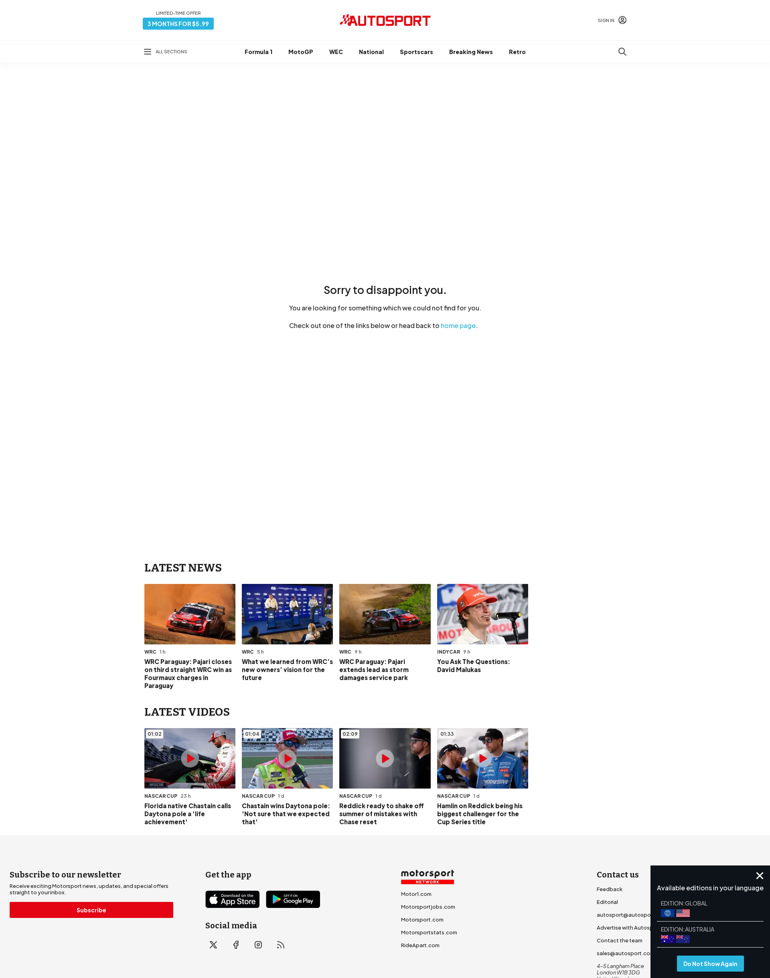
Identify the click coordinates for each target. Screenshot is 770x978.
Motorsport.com (422, 919)
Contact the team (619, 940)
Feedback (609, 889)
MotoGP (300, 51)
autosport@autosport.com (632, 915)
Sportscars (416, 51)
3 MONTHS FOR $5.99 (178, 23)
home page (458, 325)
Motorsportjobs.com (428, 907)
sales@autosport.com (625, 953)
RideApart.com (420, 945)
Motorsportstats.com (429, 932)
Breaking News (471, 51)
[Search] (622, 52)
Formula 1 (258, 51)
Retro (517, 51)
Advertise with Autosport (629, 927)
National (371, 51)
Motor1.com (416, 894)
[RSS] (281, 945)
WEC (336, 51)
